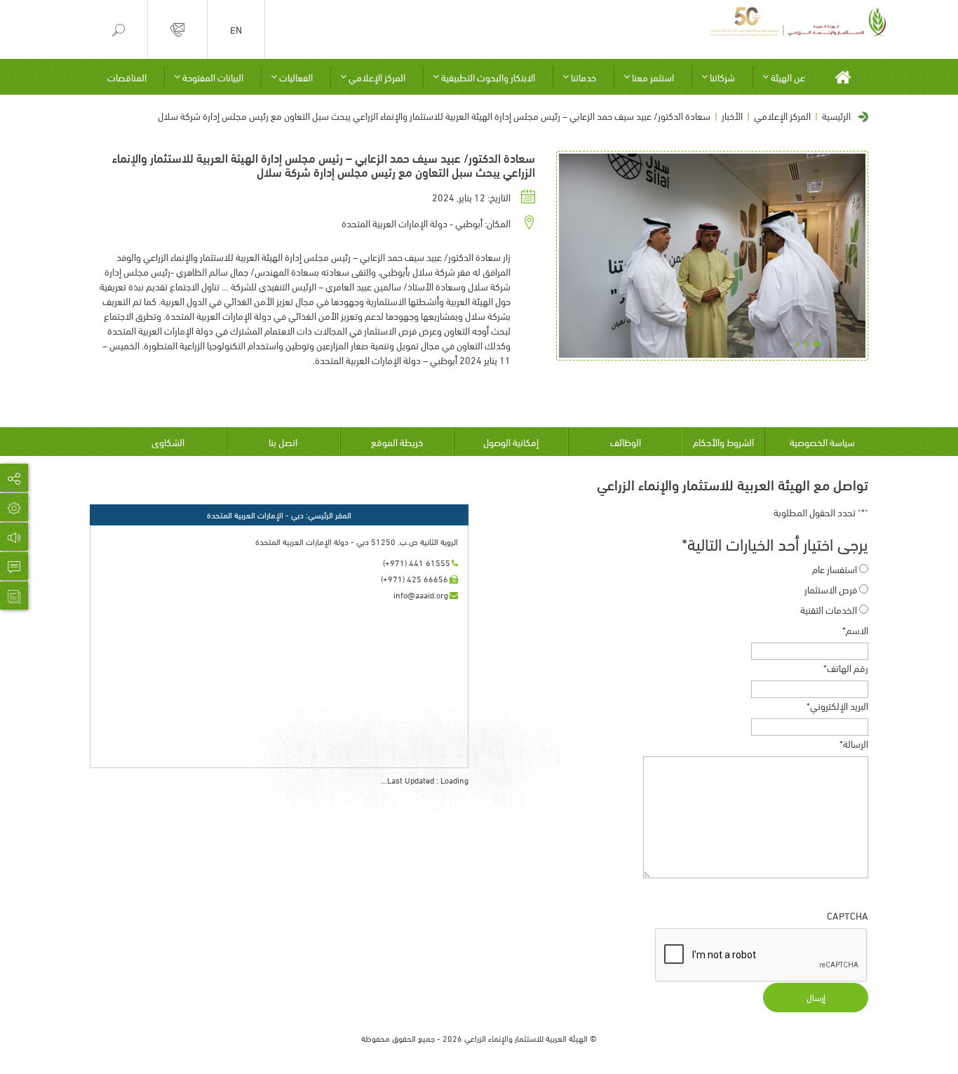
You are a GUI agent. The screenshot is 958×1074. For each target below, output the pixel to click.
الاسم (855, 629)
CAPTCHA (847, 915)
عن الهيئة (788, 76)
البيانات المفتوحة (212, 76)
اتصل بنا (283, 441)
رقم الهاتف (845, 667)
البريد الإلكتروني (837, 705)
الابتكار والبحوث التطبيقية (488, 76)
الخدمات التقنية (828, 609)
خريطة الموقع (397, 441)
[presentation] (761, 955)
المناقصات (127, 76)
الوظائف (625, 441)
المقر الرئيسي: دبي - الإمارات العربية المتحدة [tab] (279, 515)
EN (236, 29)
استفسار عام (834, 568)
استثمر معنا (653, 76)
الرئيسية (836, 115)
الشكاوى (167, 441)
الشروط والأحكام (723, 441)
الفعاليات (296, 76)
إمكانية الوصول (511, 441)
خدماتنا (583, 76)
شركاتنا (722, 76)
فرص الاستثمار (830, 589)
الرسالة (853, 743)
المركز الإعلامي (377, 76)
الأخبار (732, 115)
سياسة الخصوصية (822, 441)
